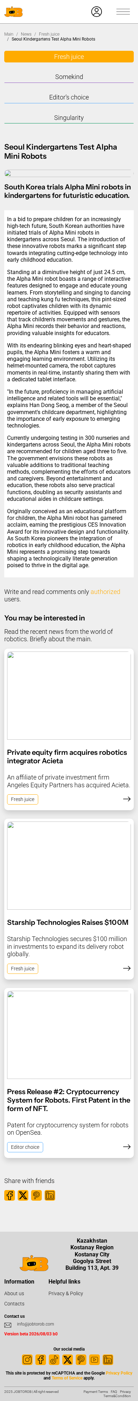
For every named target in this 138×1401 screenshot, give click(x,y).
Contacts (14, 1303)
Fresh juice (49, 34)
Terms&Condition (117, 1396)
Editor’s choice (69, 97)
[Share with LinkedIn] (50, 1195)
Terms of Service (67, 1378)
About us (14, 1293)
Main (8, 34)
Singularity (69, 117)
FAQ (114, 1392)
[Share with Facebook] (9, 1195)
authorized (105, 591)
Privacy (125, 1392)
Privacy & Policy (65, 1293)
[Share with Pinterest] (36, 1195)
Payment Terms (96, 1392)
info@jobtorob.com (35, 1324)
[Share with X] (23, 1195)
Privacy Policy (119, 1373)
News (26, 34)
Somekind (69, 76)
